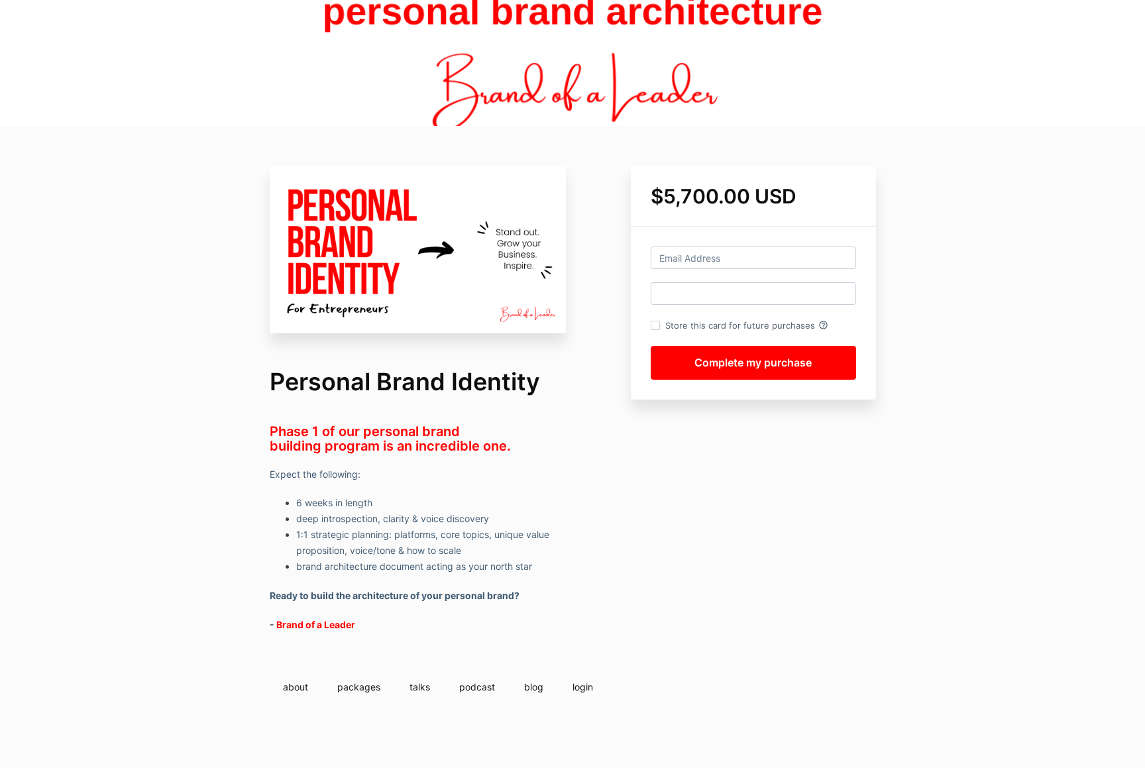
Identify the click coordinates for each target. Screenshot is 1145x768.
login (582, 686)
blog (533, 686)
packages (358, 686)
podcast (477, 686)
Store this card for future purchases (746, 325)
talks (419, 686)
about (295, 686)
